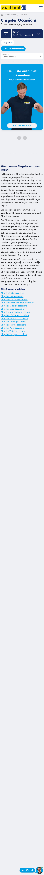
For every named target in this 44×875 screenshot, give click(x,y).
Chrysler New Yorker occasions (15, 312)
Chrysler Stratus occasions (13, 325)
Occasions (11, 15)
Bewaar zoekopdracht (14, 49)
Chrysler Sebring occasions (14, 322)
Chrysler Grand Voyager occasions (17, 303)
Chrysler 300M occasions (12, 293)
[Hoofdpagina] (2, 15)
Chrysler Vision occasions (13, 331)
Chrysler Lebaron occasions (14, 306)
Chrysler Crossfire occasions (14, 300)
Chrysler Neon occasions (12, 309)
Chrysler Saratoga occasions (14, 319)
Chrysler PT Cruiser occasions (15, 316)
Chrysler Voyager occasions (14, 335)
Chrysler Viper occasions (12, 328)
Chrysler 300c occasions (12, 297)
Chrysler (6, 43)
